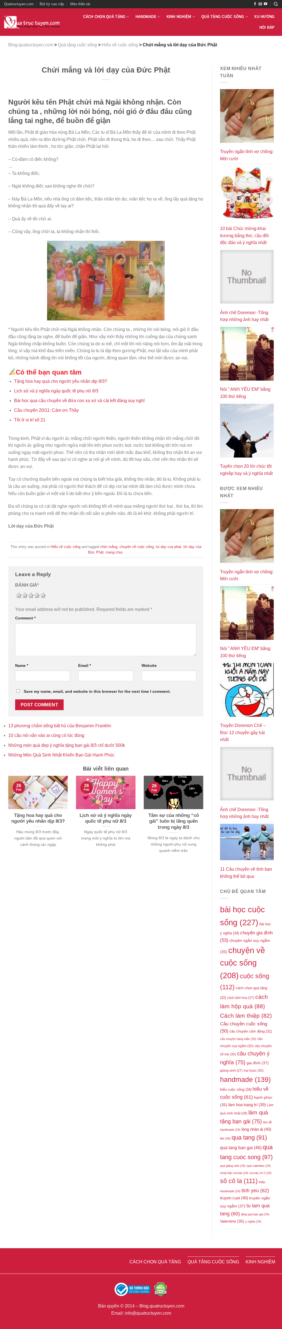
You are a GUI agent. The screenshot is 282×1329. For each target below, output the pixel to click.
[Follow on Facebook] (255, 4)
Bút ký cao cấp (52, 4)
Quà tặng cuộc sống (222, 17)
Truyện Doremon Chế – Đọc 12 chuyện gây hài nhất (243, 732)
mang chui (114, 552)
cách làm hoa (240, 997)
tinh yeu (255, 1190)
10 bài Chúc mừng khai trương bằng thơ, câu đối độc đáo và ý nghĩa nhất (244, 235)
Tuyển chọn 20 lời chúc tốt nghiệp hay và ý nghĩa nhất (246, 470)
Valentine (232, 1221)
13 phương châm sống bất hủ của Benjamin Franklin (59, 725)
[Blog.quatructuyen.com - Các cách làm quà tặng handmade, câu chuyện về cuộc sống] (31, 22)
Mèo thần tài (80, 4)
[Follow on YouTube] (265, 4)
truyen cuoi (234, 1198)
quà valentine (259, 1165)
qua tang (249, 1137)
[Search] (276, 4)
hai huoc (254, 1071)
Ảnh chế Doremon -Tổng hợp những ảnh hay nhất (244, 316)
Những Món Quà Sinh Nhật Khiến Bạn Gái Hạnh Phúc (61, 755)
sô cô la (239, 1180)
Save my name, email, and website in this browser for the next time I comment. (97, 691)
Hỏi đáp (267, 27)
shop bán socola (234, 1173)
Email (84, 665)
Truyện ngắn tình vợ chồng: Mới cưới (246, 155)
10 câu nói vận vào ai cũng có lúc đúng (46, 735)
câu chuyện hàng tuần (238, 1039)
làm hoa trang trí (247, 1105)
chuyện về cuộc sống (137, 547)
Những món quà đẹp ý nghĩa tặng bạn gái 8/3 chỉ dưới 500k (66, 745)
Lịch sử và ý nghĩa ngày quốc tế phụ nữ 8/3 (56, 391)
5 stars (42, 595)
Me (225, 1138)
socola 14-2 (261, 1173)
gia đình (257, 1063)
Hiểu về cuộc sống (65, 547)
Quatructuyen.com (19, 4)
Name (21, 665)
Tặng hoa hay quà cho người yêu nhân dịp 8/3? (60, 381)
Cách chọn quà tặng (104, 17)
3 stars (30, 595)
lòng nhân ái (256, 1129)
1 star (18, 595)
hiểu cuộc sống (235, 1089)
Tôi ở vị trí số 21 (29, 420)
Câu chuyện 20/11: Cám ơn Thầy (46, 410)
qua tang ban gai (241, 1147)
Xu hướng (264, 17)
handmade (245, 1079)
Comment (25, 618)
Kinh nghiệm (179, 17)
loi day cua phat (168, 547)
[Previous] (7, 821)
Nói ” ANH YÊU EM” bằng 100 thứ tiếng (245, 393)
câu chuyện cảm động (250, 1031)
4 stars (36, 595)
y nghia (253, 1221)
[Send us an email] (260, 4)
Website (149, 665)
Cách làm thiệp (246, 1015)
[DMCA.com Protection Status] (160, 1289)
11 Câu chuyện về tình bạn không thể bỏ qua (246, 873)
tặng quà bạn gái (255, 1214)
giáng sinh (231, 1070)
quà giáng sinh (233, 1165)
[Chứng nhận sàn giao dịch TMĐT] (133, 1289)
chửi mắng (108, 547)
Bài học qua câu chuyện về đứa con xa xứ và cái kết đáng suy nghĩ (79, 400)
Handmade (145, 17)
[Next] (204, 821)
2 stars (24, 595)
